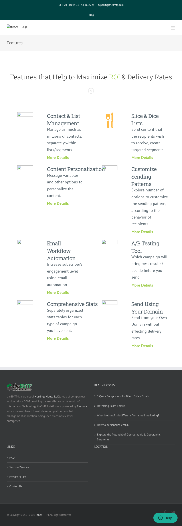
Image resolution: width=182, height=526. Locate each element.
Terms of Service (19, 467)
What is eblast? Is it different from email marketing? (128, 415)
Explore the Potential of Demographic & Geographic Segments (128, 437)
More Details (58, 157)
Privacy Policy (17, 477)
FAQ (12, 458)
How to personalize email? (113, 425)
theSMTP (42, 514)
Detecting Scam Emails (111, 406)
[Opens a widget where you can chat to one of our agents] (165, 518)
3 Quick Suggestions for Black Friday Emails (123, 396)
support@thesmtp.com (111, 4)
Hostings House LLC (46, 396)
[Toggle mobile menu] (173, 28)
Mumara (82, 406)
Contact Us (15, 486)
